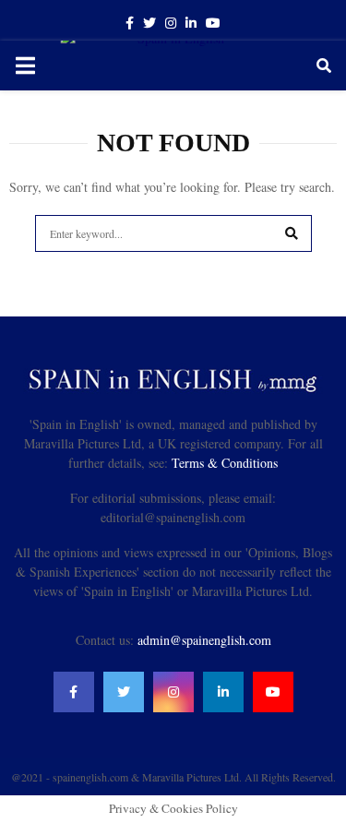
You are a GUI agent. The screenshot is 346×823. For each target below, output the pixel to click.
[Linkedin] (223, 692)
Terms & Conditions (225, 462)
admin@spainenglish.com (204, 640)
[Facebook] (74, 692)
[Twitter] (123, 692)
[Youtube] (273, 692)
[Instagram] (173, 692)
